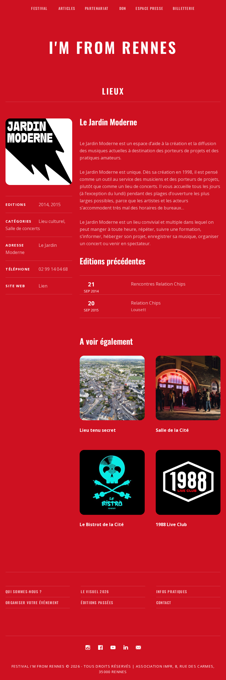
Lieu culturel (51, 221)
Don (122, 8)
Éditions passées (97, 602)
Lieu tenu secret (98, 430)
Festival (39, 8)
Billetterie (184, 8)
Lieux (113, 91)
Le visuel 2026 (95, 591)
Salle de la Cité (172, 430)
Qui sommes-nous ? (24, 591)
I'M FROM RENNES (113, 47)
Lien (43, 286)
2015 (56, 204)
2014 (44, 204)
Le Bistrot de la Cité (102, 524)
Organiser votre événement (32, 602)
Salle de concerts (23, 228)
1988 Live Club (171, 524)
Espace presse (149, 8)
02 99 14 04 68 (53, 269)
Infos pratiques (171, 591)
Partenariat (96, 8)
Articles (66, 8)
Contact (163, 602)
